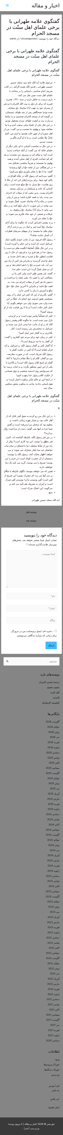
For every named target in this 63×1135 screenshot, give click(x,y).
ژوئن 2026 (53, 732)
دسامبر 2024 (52, 814)
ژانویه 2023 (53, 932)
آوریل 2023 (53, 917)
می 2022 (54, 973)
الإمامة (56, 697)
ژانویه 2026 (53, 747)
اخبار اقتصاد (53, 1107)
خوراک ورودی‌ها (51, 1064)
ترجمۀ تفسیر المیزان (49, 682)
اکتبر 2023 (54, 886)
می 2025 (54, 788)
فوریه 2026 (53, 742)
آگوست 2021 (52, 1019)
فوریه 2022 (53, 989)
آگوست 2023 (52, 896)
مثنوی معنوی (53, 687)
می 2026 (54, 737)
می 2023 (54, 912)
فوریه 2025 (53, 804)
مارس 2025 (53, 798)
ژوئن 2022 (53, 968)
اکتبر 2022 (54, 947)
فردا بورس (54, 1085)
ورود (57, 1059)
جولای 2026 (53, 726)
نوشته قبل (31, 512)
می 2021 (54, 1025)
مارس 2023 (53, 922)
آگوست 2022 (52, 958)
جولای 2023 (53, 901)
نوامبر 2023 (53, 881)
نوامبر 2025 (53, 757)
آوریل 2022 (53, 978)
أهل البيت (54, 692)
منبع (51, 492)
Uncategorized (29, 38)
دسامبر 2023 (52, 876)
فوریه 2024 (53, 865)
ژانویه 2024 (53, 870)
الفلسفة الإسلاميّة (50, 702)
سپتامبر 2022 (52, 953)
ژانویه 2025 (53, 809)
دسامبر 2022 (52, 937)
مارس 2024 (53, 860)
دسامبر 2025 (52, 752)
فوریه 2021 (53, 1030)
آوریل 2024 (53, 855)
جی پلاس (54, 1099)
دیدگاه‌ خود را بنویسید (49, 38)
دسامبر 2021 (53, 999)
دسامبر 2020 (52, 1040)
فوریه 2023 (53, 927)
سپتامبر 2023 (52, 891)
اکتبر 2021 (54, 1009)
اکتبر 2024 (54, 824)
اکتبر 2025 (54, 762)
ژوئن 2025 (53, 783)
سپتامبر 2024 (52, 829)
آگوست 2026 (52, 721)
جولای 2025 (53, 778)
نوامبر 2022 (53, 942)
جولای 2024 (53, 840)
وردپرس (55, 1074)
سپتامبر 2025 (52, 768)
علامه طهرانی (40, 70)
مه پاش (55, 1090)
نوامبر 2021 (53, 1004)
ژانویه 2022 (53, 994)
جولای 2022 (53, 963)
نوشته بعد (31, 520)
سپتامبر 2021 (52, 1014)
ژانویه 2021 (53, 1035)
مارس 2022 (53, 984)
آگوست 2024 (52, 834)
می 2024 (54, 850)
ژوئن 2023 (53, 906)
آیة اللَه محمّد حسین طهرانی (45, 500)
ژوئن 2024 (53, 845)
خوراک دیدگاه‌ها (51, 1069)
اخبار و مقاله (46, 5)
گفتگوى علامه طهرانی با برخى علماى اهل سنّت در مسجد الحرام (32, 56)
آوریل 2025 (53, 793)
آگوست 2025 (52, 773)
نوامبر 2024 (53, 819)
